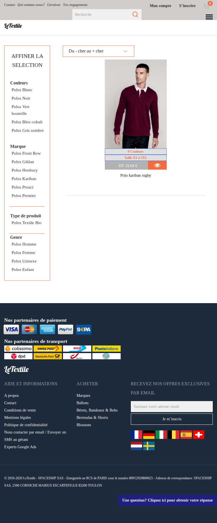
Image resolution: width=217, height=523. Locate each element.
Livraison (53, 5)
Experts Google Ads (20, 447)
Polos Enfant (23, 269)
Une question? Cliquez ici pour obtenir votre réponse (167, 500)
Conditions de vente (20, 410)
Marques (83, 395)
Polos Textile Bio (27, 222)
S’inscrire (187, 6)
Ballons (82, 403)
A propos (11, 395)
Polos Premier (24, 195)
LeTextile (13, 26)
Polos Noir (21, 98)
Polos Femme (23, 252)
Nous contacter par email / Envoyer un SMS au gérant (35, 436)
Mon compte (160, 6)
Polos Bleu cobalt (27, 122)
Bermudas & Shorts (92, 417)
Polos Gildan (23, 161)
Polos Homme (24, 244)
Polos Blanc (22, 89)
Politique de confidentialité (25, 425)
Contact (9, 5)
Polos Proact (22, 187)
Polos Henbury (25, 170)
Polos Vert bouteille (20, 110)
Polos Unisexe (24, 261)
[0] (206, 6)
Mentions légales (17, 417)
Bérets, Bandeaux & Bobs (97, 410)
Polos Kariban (24, 178)
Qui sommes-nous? (31, 5)
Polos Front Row (26, 153)
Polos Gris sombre (28, 130)
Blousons (84, 425)
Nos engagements (75, 5)
